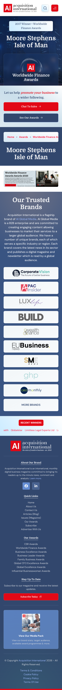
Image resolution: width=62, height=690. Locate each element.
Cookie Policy (31, 674)
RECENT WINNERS (31, 422)
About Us (31, 506)
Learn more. (36, 478)
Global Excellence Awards (31, 567)
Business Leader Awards (31, 555)
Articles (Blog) (31, 514)
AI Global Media (26, 219)
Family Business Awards (31, 559)
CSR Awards (31, 544)
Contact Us (31, 510)
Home (10, 137)
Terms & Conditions (31, 670)
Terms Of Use (31, 682)
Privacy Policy (31, 678)
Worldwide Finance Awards (31, 548)
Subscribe (31, 525)
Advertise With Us (31, 529)
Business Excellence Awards (31, 551)
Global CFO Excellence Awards (31, 563)
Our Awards (31, 521)
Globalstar (13, 430)
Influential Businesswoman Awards (31, 571)
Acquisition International (32, 660)
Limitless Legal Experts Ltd (35, 430)
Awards (23, 137)
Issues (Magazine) (31, 517)
